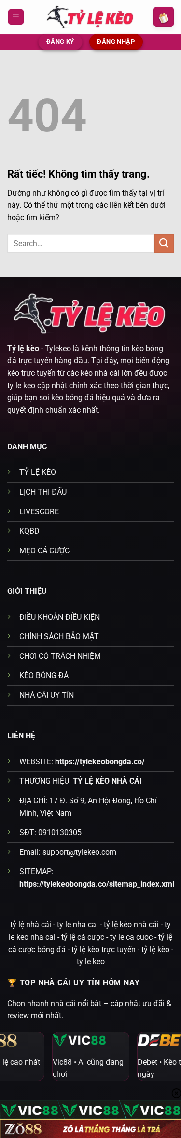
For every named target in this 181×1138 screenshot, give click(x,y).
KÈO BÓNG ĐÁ (44, 675)
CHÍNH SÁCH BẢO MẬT (59, 636)
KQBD (29, 531)
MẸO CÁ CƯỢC (44, 550)
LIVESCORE (39, 511)
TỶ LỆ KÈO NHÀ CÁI (107, 780)
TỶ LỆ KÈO (37, 472)
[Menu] (16, 17)
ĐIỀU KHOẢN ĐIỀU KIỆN (59, 617)
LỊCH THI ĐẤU (43, 492)
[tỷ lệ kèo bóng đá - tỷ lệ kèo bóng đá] (90, 16)
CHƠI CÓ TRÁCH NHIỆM (60, 656)
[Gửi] (164, 243)
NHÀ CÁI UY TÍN (46, 695)
